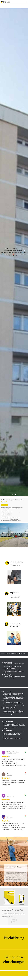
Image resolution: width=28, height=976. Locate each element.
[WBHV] (5, 2)
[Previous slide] (2, 252)
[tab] (5, 555)
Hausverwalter (6, 555)
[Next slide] (26, 252)
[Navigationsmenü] (25, 2)
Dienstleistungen (18, 555)
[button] (12, 494)
